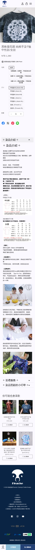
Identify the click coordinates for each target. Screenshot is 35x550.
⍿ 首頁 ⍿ (17, 495)
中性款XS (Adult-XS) (16, 87)
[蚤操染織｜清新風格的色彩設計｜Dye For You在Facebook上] (12, 517)
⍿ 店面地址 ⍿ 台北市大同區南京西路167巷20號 (17, 509)
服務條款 (12, 540)
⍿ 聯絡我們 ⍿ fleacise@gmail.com (17, 504)
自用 (11, 67)
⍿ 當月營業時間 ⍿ (17, 502)
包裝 (2, 67)
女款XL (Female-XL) (16, 108)
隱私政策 (17, 540)
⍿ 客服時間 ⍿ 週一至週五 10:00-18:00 (17, 506)
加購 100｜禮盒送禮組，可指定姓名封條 (21, 82)
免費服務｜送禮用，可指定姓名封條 (21, 71)
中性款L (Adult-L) (15, 98)
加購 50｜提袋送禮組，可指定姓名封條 (20, 76)
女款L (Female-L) (15, 104)
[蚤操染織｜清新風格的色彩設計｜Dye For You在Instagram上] (17, 517)
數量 (2, 113)
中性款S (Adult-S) (15, 91)
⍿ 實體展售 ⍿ (17, 499)
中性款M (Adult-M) (16, 94)
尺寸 (2, 87)
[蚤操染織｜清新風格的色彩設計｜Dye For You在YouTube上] (23, 517)
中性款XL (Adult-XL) (16, 101)
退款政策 (23, 540)
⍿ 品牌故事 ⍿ (17, 497)
